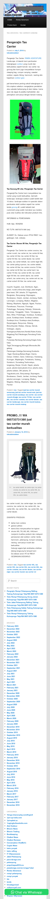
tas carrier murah (18, 572)
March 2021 (11, 685)
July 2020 (11, 707)
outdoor (20, 64)
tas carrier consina (17, 399)
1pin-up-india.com (14, 817)
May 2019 (10, 746)
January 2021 (12, 690)
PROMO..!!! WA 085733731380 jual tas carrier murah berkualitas (19, 421)
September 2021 (13, 668)
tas (15, 390)
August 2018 (12, 771)
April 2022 (11, 648)
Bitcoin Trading (13, 831)
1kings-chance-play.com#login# (20, 814)
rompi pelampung (14, 873)
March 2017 (11, 794)
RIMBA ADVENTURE (33, 58)
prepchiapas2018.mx (15, 865)
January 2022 (12, 656)
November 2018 (13, 763)
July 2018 (11, 774)
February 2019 (12, 754)
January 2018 (12, 791)
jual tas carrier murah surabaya (24, 393)
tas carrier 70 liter (25, 397)
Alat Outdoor (12, 826)
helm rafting (12, 851)
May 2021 (10, 679)
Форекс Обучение (14, 895)
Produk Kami (12, 25)
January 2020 (12, 724)
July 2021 (11, 673)
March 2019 (11, 752)
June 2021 (11, 676)
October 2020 (12, 698)
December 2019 (13, 726)
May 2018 (10, 780)
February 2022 (12, 654)
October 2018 (12, 766)
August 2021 (12, 670)
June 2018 (11, 777)
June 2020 (11, 710)
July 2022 (11, 643)
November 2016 (13, 805)
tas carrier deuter (32, 399)
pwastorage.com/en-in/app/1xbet (20, 868)
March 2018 (11, 785)
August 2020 (12, 704)
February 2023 (12, 626)
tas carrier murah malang (16, 404)
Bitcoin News (12, 828)
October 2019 (12, 732)
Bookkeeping (12, 834)
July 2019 (11, 740)
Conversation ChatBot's (16, 842)
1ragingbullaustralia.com (17, 823)
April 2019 (11, 749)
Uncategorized (13, 884)
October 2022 (12, 634)
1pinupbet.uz (12, 820)
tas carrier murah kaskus (30, 402)
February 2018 (12, 788)
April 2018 (11, 782)
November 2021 (13, 662)
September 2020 (13, 701)
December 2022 (13, 629)
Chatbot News (12, 837)
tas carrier (30, 395)
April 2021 (11, 682)
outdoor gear (19, 78)
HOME (9, 20)
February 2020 (12, 721)
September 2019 (13, 735)
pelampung (11, 862)
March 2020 (11, 718)
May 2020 (10, 712)
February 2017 (12, 796)
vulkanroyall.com (14, 887)
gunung (14, 207)
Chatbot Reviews (14, 840)
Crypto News (12, 845)
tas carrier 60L (21, 567)
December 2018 (13, 760)
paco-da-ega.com (14, 859)
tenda (9, 882)
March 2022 (11, 651)
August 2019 (12, 738)
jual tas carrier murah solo (25, 392)
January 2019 (12, 757)
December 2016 (13, 802)
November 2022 (13, 631)
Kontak (23, 25)
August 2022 (12, 640)
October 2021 (12, 665)
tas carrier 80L (33, 567)
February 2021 (12, 687)
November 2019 (13, 729)
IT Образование (13, 854)
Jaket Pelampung (14, 856)
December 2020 (13, 693)
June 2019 (11, 743)
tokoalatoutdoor (13, 53)
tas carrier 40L (29, 564)
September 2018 (13, 768)
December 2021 (13, 659)
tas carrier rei (31, 572)
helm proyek (12, 848)
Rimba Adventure (14, 870)
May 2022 (10, 645)
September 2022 (13, 637)
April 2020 (11, 715)
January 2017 (12, 799)
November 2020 (13, 696)
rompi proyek (12, 876)
